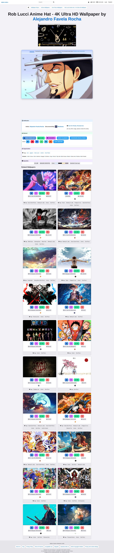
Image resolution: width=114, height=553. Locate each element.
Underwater (30, 280)
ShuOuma (61, 126)
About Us (18, 546)
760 (42, 343)
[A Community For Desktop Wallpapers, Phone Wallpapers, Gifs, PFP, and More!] (28, 7)
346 (42, 416)
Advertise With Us (64, 546)
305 (77, 527)
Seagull (42, 156)
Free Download (30, 138)
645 (77, 416)
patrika (79, 460)
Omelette (43, 199)
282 (42, 527)
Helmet (38, 156)
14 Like (41, 138)
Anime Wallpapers (45, 7)
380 (77, 379)
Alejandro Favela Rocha (57, 19)
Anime (42, 152)
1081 (77, 232)
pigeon (31, 152)
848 (42, 270)
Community (100, 2)
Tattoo (67, 280)
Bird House (64, 156)
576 (77, 307)
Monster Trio (69, 428)
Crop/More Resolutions (78, 138)
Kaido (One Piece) (32, 425)
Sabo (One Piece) (86, 202)
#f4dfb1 (63, 163)
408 (77, 343)
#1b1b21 (60, 163)
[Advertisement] (57, 108)
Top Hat (58, 156)
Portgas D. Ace (78, 202)
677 (42, 379)
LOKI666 (78, 385)
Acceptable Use (48, 546)
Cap (50, 156)
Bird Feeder (83, 156)
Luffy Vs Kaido (45, 428)
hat (27, 152)
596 (77, 491)
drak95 (44, 237)
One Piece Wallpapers (57, 7)
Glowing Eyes (37, 241)
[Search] (54, 2)
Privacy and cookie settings (91, 546)
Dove (31, 156)
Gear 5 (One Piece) (32, 202)
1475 (77, 270)
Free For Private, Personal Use (76, 125)
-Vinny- (78, 533)
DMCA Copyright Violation (77, 546)
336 (77, 455)
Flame (63, 202)
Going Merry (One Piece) (39, 280)
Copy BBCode (59, 141)
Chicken (47, 156)
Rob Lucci (36, 152)
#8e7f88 (66, 163)
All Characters (81, 500)
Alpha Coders (4, 2)
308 (42, 491)
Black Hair (44, 241)
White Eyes (30, 241)
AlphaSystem (43, 385)
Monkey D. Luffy (41, 202)
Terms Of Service (39, 546)
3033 (42, 193)
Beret (68, 156)
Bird (28, 156)
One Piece (47, 152)
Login (105, 2)
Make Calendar (63, 138)
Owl (34, 156)
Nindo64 (78, 199)
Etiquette (56, 546)
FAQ (23, 546)
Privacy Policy (29, 546)
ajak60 (44, 349)
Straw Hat (73, 156)
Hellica (78, 276)
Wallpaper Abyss (35, 7)
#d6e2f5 (56, 163)
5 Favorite (51, 138)
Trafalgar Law (36, 389)
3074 (77, 193)
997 (42, 307)
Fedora (78, 156)
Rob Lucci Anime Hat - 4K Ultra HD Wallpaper (75, 7)
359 (42, 455)
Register (110, 2)
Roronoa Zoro (36, 316)
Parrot (54, 156)
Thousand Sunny (71, 537)
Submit (93, 2)
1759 (42, 232)
